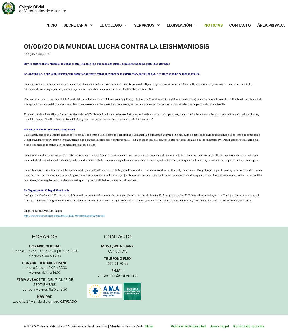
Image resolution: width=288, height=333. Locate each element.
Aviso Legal (219, 326)
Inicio (51, 25)
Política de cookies (248, 326)
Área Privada (271, 25)
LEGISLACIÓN (179, 25)
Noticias (213, 25)
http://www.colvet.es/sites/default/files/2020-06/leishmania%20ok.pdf (64, 215)
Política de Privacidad (188, 326)
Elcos (149, 326)
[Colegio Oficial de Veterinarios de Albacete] (34, 8)
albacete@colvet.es (117, 276)
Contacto (240, 25)
